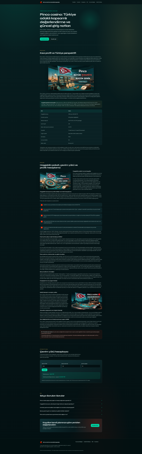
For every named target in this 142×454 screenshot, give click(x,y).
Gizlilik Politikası (99, 2)
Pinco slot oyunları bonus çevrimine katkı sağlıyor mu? (54, 414)
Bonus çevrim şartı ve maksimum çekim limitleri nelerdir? (54, 411)
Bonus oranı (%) (65, 363)
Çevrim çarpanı (84, 363)
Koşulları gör (53, 39)
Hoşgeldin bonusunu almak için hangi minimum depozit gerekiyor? (57, 404)
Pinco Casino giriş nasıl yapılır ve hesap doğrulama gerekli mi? (55, 400)
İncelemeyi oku (44, 39)
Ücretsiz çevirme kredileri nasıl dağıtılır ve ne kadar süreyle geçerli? (57, 407)
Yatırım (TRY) (44, 363)
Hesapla (44, 369)
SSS (87, 2)
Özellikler (74, 2)
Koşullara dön (95, 425)
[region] (71, 127)
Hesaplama (83, 2)
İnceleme (78, 2)
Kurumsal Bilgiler (92, 2)
